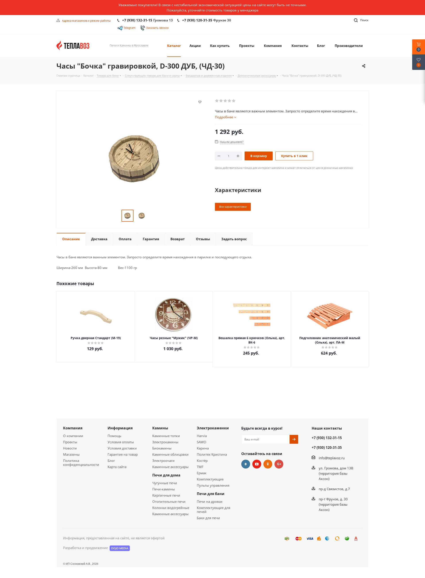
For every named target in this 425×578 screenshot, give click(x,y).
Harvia (202, 436)
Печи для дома (166, 475)
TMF (200, 467)
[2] (221, 101)
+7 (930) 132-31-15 (137, 20)
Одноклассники (267, 464)
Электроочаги (163, 460)
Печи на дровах (209, 501)
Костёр (202, 460)
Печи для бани (210, 493)
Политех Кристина (212, 454)
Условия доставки (122, 448)
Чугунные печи (164, 483)
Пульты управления (213, 485)
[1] (217, 101)
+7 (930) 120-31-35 (197, 20)
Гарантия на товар (123, 454)
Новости (70, 448)
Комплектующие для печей (213, 509)
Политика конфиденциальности (81, 462)
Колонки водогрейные (170, 507)
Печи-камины (163, 489)
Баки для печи (208, 518)
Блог (111, 460)
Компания (72, 428)
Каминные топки (166, 436)
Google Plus (278, 464)
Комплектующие (210, 479)
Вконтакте (245, 464)
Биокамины (162, 448)
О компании (73, 436)
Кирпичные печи (166, 495)
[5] (234, 101)
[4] (230, 101)
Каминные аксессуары (170, 467)
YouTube (256, 464)
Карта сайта (117, 467)
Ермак (202, 473)
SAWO (201, 442)
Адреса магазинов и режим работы (86, 21)
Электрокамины (165, 442)
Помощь (114, 436)
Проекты (70, 442)
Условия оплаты (121, 442)
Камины (160, 428)
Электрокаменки (213, 428)
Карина (203, 448)
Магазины (71, 454)
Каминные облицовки (170, 454)
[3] (225, 101)
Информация (120, 428)
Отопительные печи (168, 501)
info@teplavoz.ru (332, 458)
